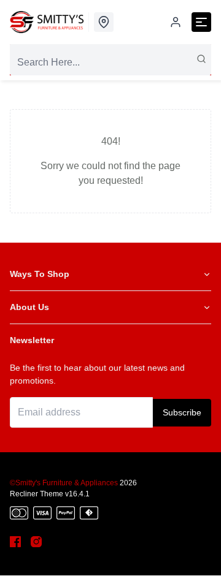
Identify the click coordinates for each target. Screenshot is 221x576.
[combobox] (110, 62)
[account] (175, 22)
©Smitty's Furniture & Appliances (64, 483)
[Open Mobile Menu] (201, 22)
